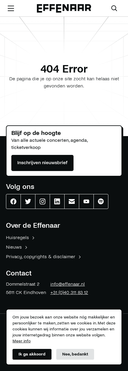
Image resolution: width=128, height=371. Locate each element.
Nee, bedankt (75, 354)
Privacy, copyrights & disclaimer (40, 256)
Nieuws (14, 247)
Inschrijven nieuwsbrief (42, 162)
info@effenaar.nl (67, 284)
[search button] (114, 8)
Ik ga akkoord (32, 354)
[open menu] (10, 8)
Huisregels (17, 237)
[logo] (64, 8)
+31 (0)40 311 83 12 (69, 292)
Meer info (22, 341)
